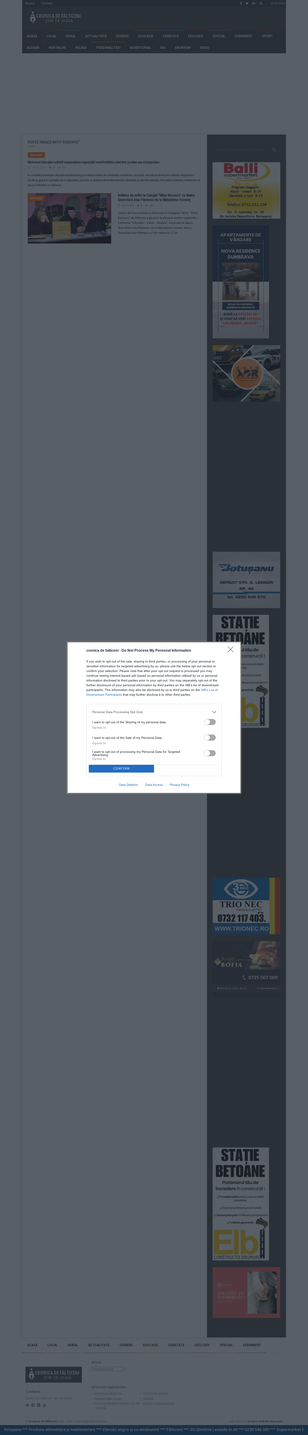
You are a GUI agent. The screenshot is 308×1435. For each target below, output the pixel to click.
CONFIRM (121, 768)
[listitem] (154, 712)
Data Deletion (128, 785)
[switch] (210, 722)
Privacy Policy (179, 785)
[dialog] (154, 717)
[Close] (232, 650)
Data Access (154, 785)
